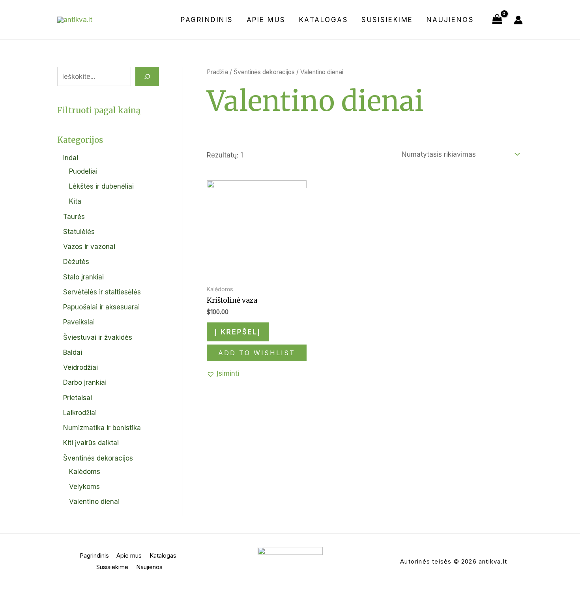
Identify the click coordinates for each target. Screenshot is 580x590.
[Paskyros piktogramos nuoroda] (518, 19)
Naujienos (450, 20)
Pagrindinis (207, 20)
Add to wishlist (256, 353)
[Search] (147, 76)
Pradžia (217, 72)
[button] (223, 373)
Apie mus (266, 20)
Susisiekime (387, 20)
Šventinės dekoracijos (264, 72)
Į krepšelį (238, 332)
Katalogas (323, 20)
